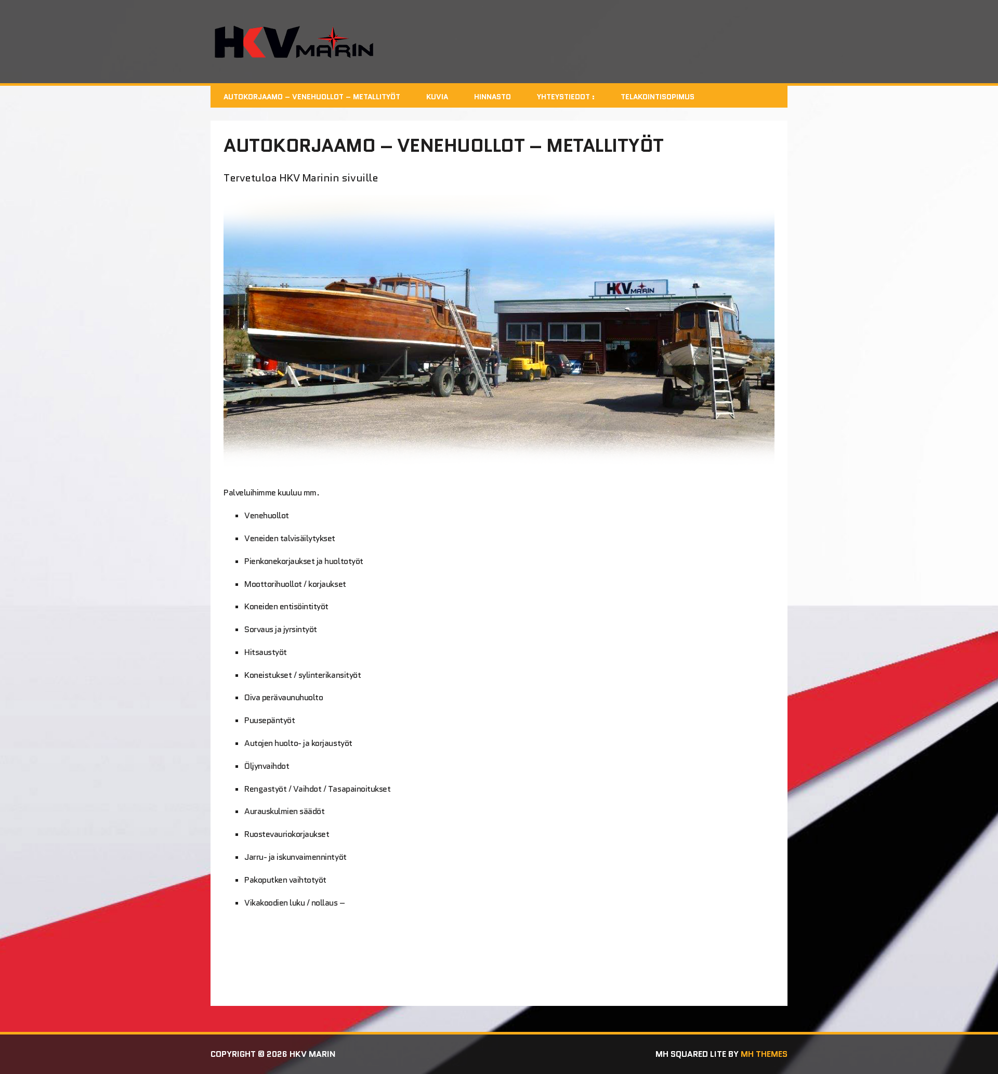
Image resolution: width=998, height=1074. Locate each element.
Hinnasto (492, 96)
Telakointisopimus (657, 96)
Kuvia (437, 96)
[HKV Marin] (499, 41)
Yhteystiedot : (566, 96)
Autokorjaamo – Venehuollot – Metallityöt (312, 96)
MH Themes (764, 1054)
